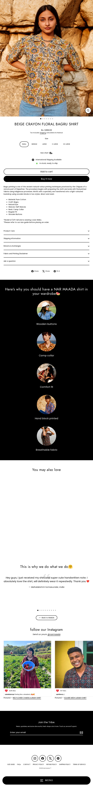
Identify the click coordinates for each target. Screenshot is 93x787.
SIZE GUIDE (11, 764)
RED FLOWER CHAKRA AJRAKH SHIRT (27, 698)
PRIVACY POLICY (38, 764)
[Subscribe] (81, 732)
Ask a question (10, 261)
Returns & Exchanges (12, 246)
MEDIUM (34, 144)
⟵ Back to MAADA (46, 618)
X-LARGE (55, 144)
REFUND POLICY (51, 764)
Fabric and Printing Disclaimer (16, 253)
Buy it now (46, 178)
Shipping (43, 133)
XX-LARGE (66, 144)
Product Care (9, 231)
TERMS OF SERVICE (79, 764)
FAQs (19, 764)
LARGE (44, 144)
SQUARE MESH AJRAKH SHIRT (75, 698)
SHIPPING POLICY (64, 764)
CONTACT (26, 764)
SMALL (24, 144)
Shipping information (12, 238)
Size (46, 138)
